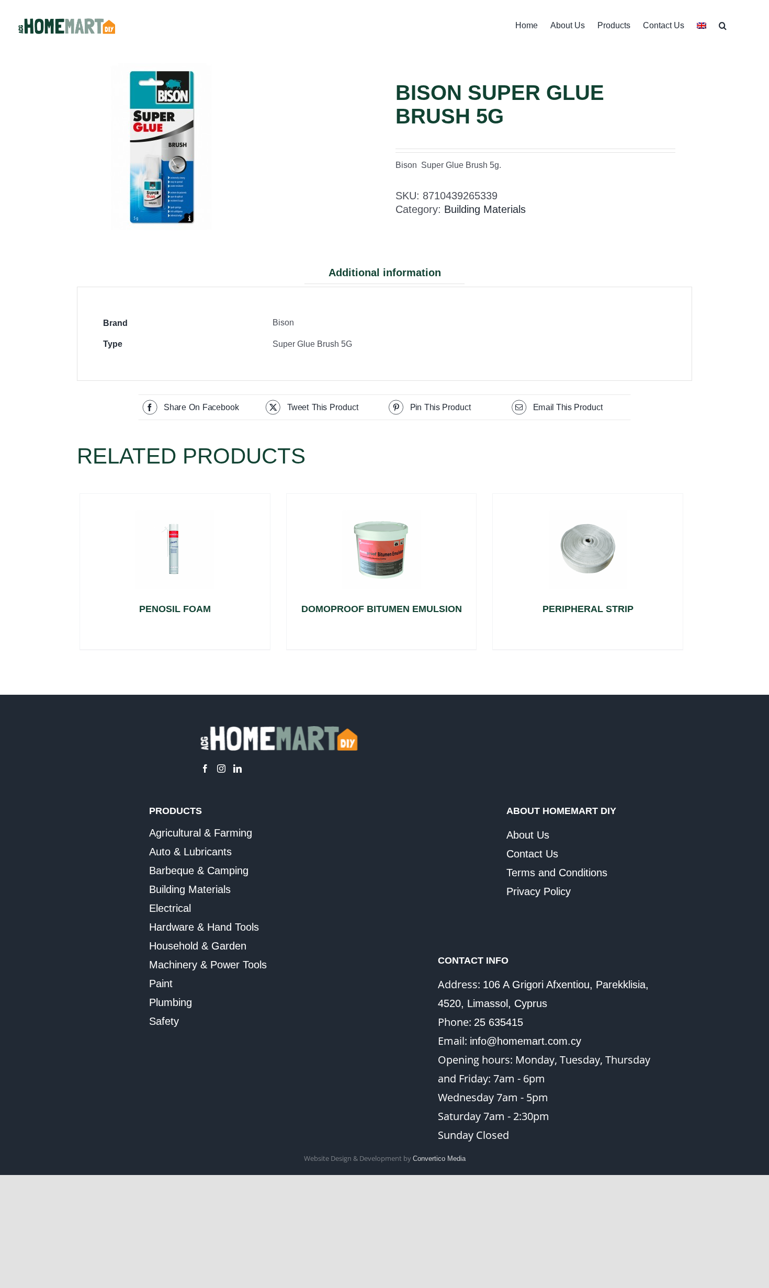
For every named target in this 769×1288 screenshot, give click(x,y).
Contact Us (532, 854)
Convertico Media (439, 1158)
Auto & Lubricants (190, 851)
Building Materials (485, 209)
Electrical (170, 908)
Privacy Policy (538, 891)
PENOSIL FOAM (175, 609)
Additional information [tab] (385, 272)
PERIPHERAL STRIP (588, 609)
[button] (723, 24)
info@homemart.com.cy (525, 1041)
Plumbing (170, 1002)
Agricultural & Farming (200, 833)
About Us (527, 835)
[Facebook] (205, 768)
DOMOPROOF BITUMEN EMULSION (381, 609)
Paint (161, 983)
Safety (164, 1021)
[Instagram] (221, 768)
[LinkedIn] (237, 768)
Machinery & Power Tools (208, 964)
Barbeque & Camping (198, 870)
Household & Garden (197, 946)
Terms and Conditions (556, 872)
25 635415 (498, 1022)
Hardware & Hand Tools (204, 927)
